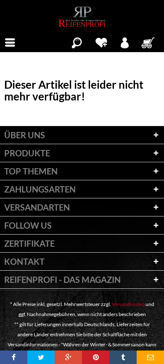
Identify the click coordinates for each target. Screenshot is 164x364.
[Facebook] (13, 357)
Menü (10, 41)
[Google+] (68, 357)
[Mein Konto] (125, 41)
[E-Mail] (150, 357)
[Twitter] (41, 357)
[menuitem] (10, 41)
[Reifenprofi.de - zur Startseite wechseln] (81, 16)
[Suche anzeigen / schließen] (76, 41)
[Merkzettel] (101, 41)
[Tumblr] (123, 357)
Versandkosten (128, 304)
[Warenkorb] (149, 41)
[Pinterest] (95, 357)
